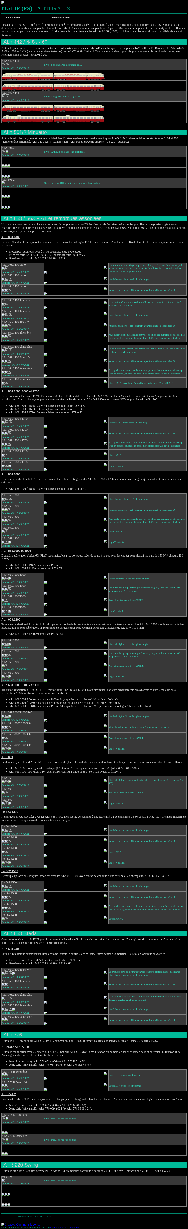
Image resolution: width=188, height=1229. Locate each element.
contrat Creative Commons (64, 1227)
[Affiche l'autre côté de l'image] (106, 264)
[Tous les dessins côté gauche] (95, 17)
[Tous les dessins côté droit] (101, 17)
